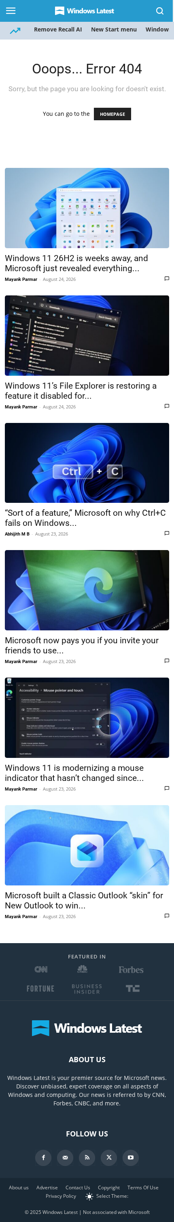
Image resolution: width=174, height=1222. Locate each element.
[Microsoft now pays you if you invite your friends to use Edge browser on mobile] (87, 590)
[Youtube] (131, 1158)
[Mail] (65, 1158)
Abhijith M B (17, 534)
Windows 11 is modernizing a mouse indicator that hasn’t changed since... (74, 773)
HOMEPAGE (112, 114)
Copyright (109, 1187)
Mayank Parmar (21, 279)
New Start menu (114, 29)
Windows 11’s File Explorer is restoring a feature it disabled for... (81, 391)
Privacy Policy (61, 1196)
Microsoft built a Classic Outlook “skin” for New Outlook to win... (84, 900)
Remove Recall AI (58, 29)
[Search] (160, 11)
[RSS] (87, 1158)
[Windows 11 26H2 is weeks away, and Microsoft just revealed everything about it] (87, 208)
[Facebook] (43, 1158)
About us (19, 1187)
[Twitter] (109, 1158)
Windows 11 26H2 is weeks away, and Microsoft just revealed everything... (76, 263)
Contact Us (78, 1187)
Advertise (47, 1187)
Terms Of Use (143, 1187)
